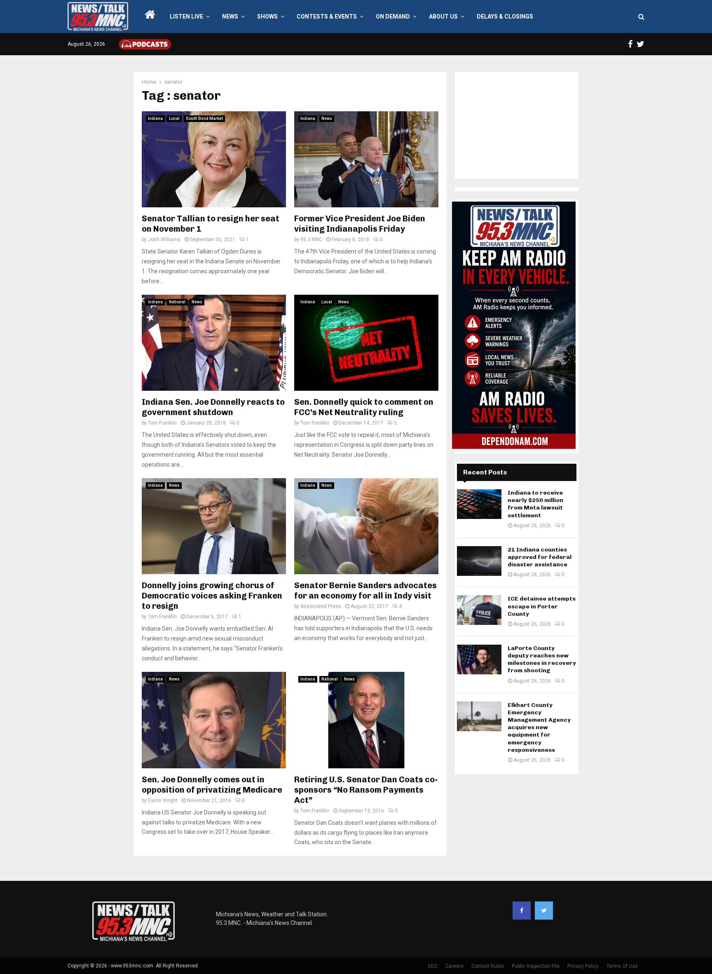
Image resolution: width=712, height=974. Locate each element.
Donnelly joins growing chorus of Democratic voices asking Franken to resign (212, 595)
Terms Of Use (622, 966)
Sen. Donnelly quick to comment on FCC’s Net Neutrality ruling (363, 407)
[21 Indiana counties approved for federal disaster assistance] (479, 561)
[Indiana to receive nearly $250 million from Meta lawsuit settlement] (479, 504)
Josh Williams (164, 239)
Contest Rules (487, 966)
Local (174, 118)
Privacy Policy (583, 966)
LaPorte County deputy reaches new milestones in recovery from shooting (542, 659)
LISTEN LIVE (186, 16)
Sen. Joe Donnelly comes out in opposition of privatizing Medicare (212, 785)
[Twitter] (544, 910)
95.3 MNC (311, 239)
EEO (433, 966)
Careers (454, 966)
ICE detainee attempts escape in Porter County (542, 606)
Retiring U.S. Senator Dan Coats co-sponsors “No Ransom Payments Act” (366, 790)
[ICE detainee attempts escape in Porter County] (479, 610)
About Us (443, 16)
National (177, 302)
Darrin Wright (163, 800)
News (230, 16)
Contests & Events (327, 16)
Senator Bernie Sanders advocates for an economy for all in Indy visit (365, 590)
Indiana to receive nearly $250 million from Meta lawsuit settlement (535, 504)
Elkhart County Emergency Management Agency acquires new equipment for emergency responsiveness (539, 727)
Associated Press (320, 606)
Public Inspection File (536, 966)
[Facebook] (522, 910)
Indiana (155, 118)
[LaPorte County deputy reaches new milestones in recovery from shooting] (479, 659)
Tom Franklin (162, 423)
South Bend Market (204, 118)
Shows (267, 16)
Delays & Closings (505, 16)
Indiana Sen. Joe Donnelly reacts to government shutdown (213, 407)
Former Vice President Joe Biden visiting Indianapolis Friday (359, 224)
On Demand (393, 16)
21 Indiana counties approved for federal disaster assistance (539, 557)
